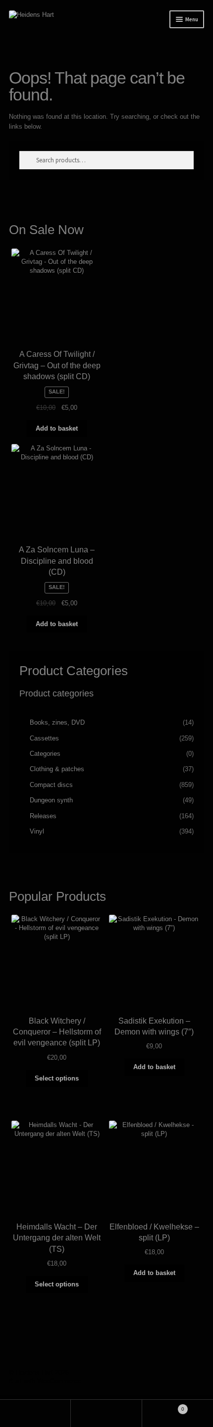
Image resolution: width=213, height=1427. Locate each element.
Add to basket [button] (57, 428)
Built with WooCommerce (45, 1381)
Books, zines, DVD (57, 722)
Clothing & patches (57, 769)
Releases (43, 816)
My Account (35, 1413)
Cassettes (44, 738)
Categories (45, 753)
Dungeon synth (51, 800)
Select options (57, 1078)
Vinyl (37, 831)
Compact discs (51, 784)
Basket (163, 1406)
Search (106, 1413)
